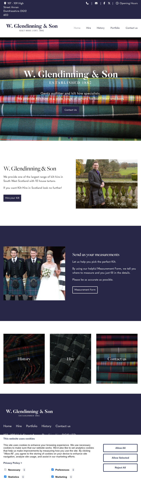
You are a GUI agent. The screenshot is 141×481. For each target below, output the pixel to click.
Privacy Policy (12, 463)
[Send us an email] (96, 4)
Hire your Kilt (12, 198)
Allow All (120, 448)
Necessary (14, 469)
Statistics (13, 476)
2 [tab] (72, 138)
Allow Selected (120, 457)
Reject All (120, 467)
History (101, 28)
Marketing (61, 476)
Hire (88, 28)
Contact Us (70, 110)
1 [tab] (69, 138)
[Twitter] (109, 4)
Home (77, 28)
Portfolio (115, 28)
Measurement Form (85, 290)
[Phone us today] (87, 4)
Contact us (132, 28)
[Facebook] (104, 4)
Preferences (62, 469)
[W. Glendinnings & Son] (31, 33)
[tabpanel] (70, 89)
